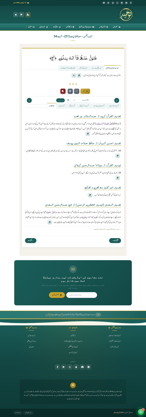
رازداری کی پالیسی (28, 412)
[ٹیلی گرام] (122, 3)
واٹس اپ (61, 314)
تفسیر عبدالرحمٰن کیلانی (84, 105)
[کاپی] (88, 133)
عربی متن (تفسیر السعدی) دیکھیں (107, 229)
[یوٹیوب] (104, 3)
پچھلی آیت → (115, 240)
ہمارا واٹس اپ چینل (31, 341)
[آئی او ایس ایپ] (15, 14)
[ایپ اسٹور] (113, 3)
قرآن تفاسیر (102, 27)
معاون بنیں (31, 347)
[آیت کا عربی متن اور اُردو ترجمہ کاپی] (79, 75)
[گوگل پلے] (63, 367)
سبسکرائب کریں (55, 295)
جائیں (60, 100)
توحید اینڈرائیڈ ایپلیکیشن (73, 347)
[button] (141, 412)
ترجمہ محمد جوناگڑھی (83, 68)
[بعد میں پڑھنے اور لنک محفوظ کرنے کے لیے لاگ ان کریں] (76, 91)
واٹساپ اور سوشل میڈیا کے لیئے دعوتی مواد (73, 341)
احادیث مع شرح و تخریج (85, 27)
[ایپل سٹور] (76, 367)
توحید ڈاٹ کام (117, 412)
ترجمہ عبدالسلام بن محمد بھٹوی (112, 68)
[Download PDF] (63, 91)
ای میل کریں (49, 314)
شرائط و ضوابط (18, 412)
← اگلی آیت (31, 240)
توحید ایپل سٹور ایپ (73, 352)
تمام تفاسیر (51, 105)
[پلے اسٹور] (108, 3)
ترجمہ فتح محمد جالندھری (96, 68)
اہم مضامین (42, 27)
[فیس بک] (131, 3)
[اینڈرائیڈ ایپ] (21, 14)
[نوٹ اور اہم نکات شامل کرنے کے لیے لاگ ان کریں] (70, 91)
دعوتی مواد (55, 27)
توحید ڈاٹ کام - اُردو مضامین (115, 335)
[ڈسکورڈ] (126, 3)
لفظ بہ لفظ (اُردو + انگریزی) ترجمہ (67, 68)
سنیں (84, 91)
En (74, 75)
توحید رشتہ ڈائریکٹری (114, 347)
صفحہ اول (115, 27)
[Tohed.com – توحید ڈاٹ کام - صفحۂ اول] (126, 15)
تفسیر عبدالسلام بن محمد (114, 105)
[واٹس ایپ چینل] (69, 367)
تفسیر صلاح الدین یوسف (99, 105)
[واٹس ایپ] (117, 3)
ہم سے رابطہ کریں (31, 335)
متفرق (30, 27)
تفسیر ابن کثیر (72, 105)
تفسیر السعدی (62, 105)
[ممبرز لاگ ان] (27, 14)
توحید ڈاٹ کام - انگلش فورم (114, 341)
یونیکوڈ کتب (69, 27)
